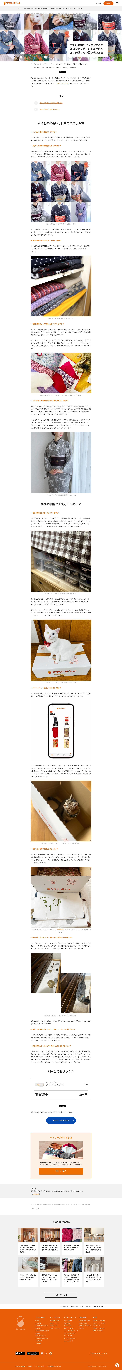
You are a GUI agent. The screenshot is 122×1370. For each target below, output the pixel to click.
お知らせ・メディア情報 (99, 1323)
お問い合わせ (96, 1325)
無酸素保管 (60, 929)
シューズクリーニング (69, 1333)
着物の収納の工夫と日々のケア (50, 109)
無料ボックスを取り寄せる (61, 1120)
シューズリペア (68, 1335)
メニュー (117, 3)
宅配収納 (45, 67)
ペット (52, 64)
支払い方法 (81, 1328)
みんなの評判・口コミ (64, 64)
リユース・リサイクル (69, 1338)
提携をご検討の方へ (98, 1330)
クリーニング (67, 1325)
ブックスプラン (54, 1325)
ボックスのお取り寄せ (84, 1320)
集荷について (38, 1328)
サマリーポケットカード (99, 1320)
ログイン (98, 3)
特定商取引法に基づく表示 (54, 1366)
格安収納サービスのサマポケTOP (25, 13)
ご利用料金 (38, 1323)
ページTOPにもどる (97, 1353)
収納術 (37, 67)
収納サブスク (83, 64)
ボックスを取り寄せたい (41, 1325)
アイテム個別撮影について (42, 1330)
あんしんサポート (68, 1341)
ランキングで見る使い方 (41, 1338)
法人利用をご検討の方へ (99, 1328)
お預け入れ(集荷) (83, 1323)
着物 (51, 67)
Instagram (36, 1194)
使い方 (37, 1320)
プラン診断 (38, 1343)
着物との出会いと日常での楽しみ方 (51, 103)
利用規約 (30, 1366)
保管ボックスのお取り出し (85, 1325)
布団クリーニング (68, 1328)
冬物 (75, 64)
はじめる (108, 3)
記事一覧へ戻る (61, 1295)
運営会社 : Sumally (20, 1366)
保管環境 (37, 1333)
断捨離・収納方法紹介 (41, 13)
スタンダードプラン (41, 64)
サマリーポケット (62, 83)
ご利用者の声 (38, 1341)
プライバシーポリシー (39, 1366)
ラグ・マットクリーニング (71, 1330)
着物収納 (58, 67)
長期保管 (73, 67)
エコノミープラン (54, 1323)
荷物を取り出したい (40, 1335)
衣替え (66, 67)
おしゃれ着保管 (68, 1320)
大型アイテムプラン (55, 1328)
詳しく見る (61, 1171)
